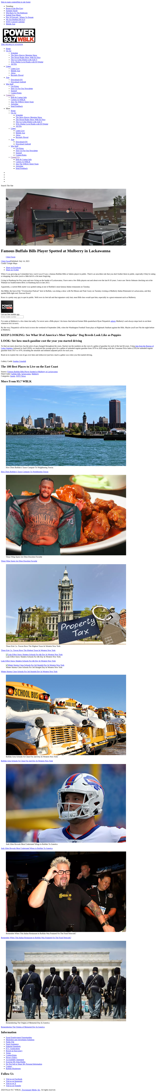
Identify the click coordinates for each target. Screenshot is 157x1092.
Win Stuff (9, 84)
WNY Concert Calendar (15, 22)
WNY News (21, 376)
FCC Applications (13, 1049)
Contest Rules (16, 93)
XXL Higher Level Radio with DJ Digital (27, 62)
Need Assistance (12, 1044)
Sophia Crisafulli (19, 361)
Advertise (14, 104)
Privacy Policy (11, 1057)
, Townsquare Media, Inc (30, 1090)
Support (14, 91)
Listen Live (15, 69)
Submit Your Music (13, 15)
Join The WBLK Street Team (22, 102)
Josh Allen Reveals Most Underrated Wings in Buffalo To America (27, 848)
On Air (8, 51)
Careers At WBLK (18, 100)
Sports (12, 376)
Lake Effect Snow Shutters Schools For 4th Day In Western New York (28, 661)
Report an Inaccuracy (14, 1051)
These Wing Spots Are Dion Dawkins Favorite (19, 561)
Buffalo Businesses (13, 1068)
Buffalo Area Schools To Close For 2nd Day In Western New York (27, 761)
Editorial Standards (13, 1046)
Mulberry (35, 374)
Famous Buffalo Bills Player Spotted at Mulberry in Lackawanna (32, 372)
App (7, 77)
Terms (8, 1053)
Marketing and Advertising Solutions (20, 1040)
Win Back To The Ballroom (16, 13)
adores (113, 321)
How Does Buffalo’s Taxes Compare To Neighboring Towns (24, 472)
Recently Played (17, 75)
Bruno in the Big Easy (14, 8)
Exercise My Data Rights (15, 1062)
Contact (9, 1066)
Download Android (18, 82)
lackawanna (26, 374)
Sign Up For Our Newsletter (22, 88)
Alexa (13, 73)
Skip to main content (9, 2)
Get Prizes (15, 86)
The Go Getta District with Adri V (24, 60)
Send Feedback (17, 106)
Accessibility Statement (15, 1060)
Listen (8, 66)
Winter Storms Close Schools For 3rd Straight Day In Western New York (29, 672)
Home (8, 49)
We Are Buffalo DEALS (15, 19)
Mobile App (10, 24)
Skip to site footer (24, 2)
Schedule (14, 53)
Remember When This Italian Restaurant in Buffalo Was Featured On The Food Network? (36, 938)
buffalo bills (15, 374)
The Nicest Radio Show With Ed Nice (25, 57)
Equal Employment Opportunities (19, 1037)
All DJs (14, 64)
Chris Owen (5, 261)
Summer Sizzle (12, 11)
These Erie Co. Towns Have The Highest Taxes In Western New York (28, 650)
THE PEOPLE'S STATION (12, 44)
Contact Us (10, 95)
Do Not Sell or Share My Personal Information (24, 1064)
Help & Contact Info (19, 97)
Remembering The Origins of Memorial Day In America (23, 1027)
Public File (10, 1042)
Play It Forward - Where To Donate (19, 17)
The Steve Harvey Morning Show (24, 55)
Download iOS (17, 80)
